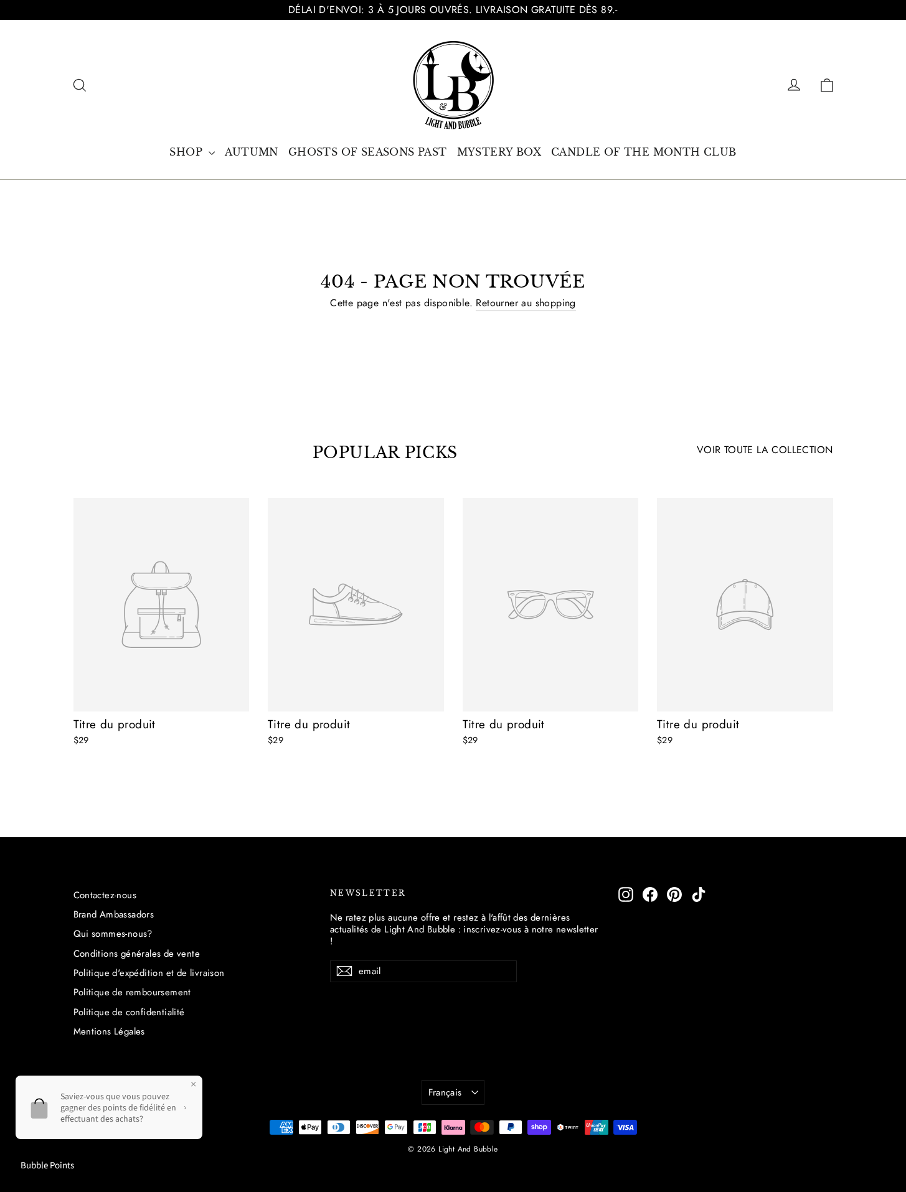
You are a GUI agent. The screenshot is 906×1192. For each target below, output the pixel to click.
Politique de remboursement (132, 992)
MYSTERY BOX (499, 152)
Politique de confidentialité (129, 1012)
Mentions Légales (109, 1031)
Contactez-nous (105, 895)
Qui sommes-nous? (113, 934)
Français (445, 1092)
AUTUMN (251, 152)
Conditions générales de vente (137, 953)
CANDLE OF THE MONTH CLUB (644, 152)
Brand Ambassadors (113, 914)
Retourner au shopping (525, 303)
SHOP (187, 152)
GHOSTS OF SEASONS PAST (367, 152)
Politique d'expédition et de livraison (149, 973)
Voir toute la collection (765, 450)
